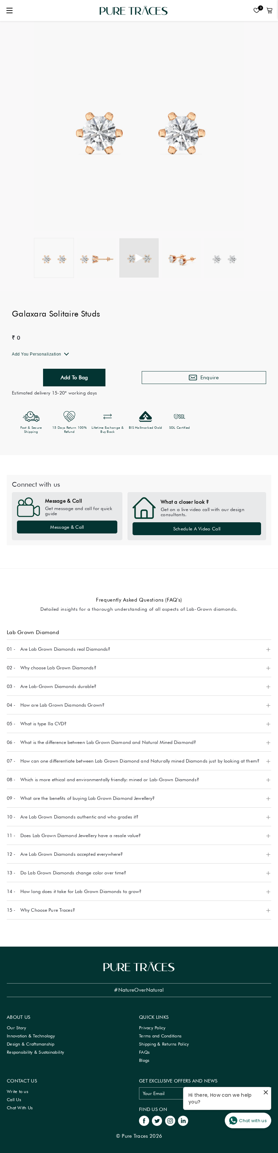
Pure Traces (135, 1136)
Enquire (209, 377)
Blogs (144, 1060)
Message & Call (67, 527)
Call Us (14, 1099)
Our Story (16, 1027)
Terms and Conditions (160, 1035)
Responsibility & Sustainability (35, 1052)
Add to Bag (74, 377)
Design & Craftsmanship (31, 1044)
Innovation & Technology (31, 1035)
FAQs (144, 1052)
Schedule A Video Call (196, 528)
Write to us (17, 1091)
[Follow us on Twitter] (157, 1120)
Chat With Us (20, 1107)
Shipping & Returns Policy (164, 1044)
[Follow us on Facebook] (144, 1120)
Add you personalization (36, 354)
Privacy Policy (152, 1027)
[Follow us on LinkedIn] (183, 1120)
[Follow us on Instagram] (170, 1120)
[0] (255, 10)
